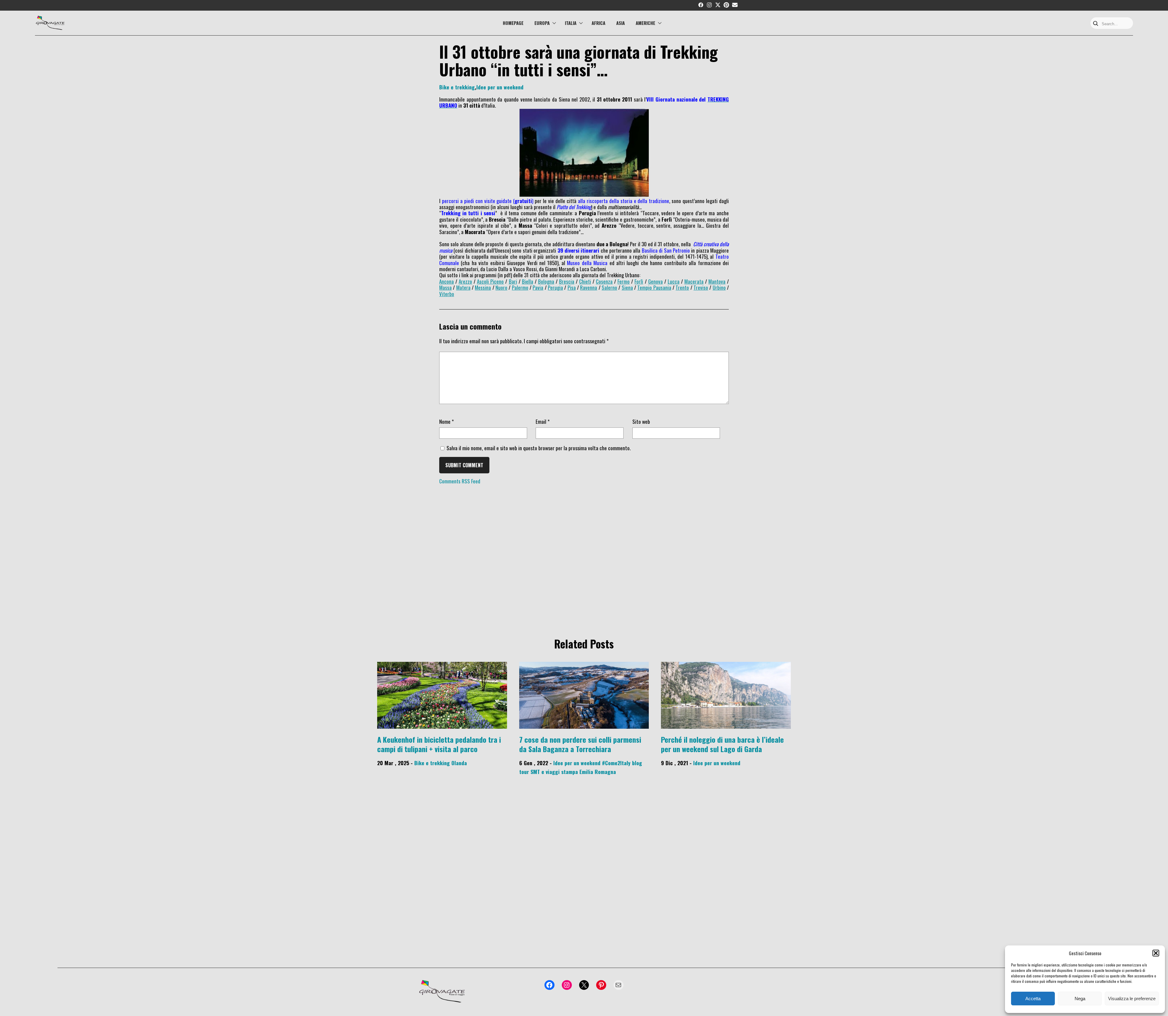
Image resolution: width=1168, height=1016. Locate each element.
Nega (1080, 998)
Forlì (638, 281)
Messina (483, 287)
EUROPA (542, 22)
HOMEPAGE (513, 22)
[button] (1156, 953)
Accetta (1033, 998)
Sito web (641, 421)
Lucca (674, 281)
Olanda (459, 763)
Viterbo (446, 294)
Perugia (555, 287)
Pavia (538, 287)
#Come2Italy (616, 763)
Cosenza (604, 281)
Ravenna (588, 287)
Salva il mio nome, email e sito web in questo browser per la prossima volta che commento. (539, 448)
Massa (445, 287)
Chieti (585, 281)
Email (543, 421)
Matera (463, 287)
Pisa (572, 287)
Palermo (520, 287)
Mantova (716, 281)
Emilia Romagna (597, 772)
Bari (513, 281)
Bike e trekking (457, 87)
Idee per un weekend (499, 87)
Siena (627, 287)
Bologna (546, 281)
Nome (446, 421)
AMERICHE (645, 22)
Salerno (609, 287)
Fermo (623, 281)
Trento (682, 287)
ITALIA (570, 22)
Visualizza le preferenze (1132, 998)
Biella (527, 281)
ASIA (620, 22)
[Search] (1095, 23)
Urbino (719, 287)
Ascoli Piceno (490, 281)
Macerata (694, 281)
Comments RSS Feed (459, 481)
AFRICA (598, 22)
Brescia (566, 281)
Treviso (700, 287)
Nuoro (501, 287)
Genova (655, 281)
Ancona (446, 281)
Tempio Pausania (654, 287)
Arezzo (465, 281)
